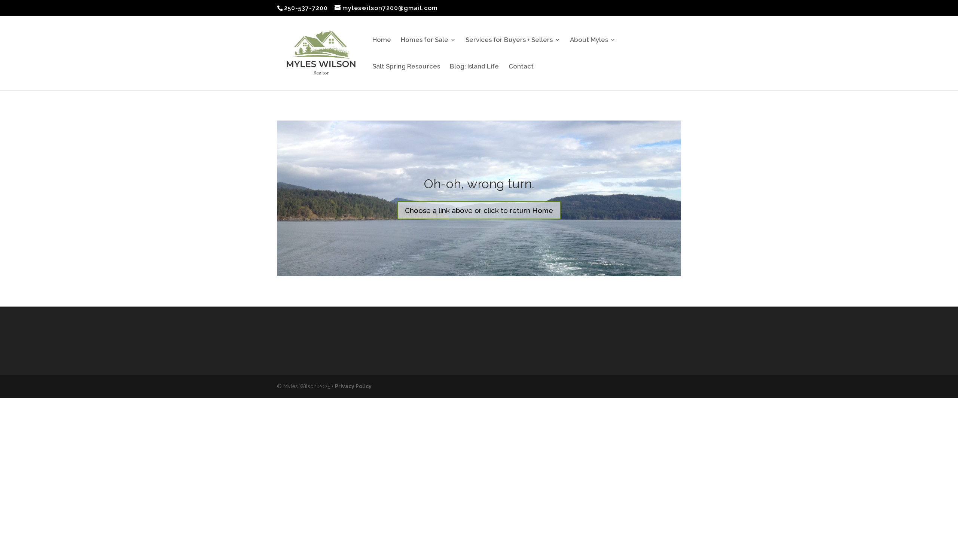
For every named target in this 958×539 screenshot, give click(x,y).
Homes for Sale (424, 40)
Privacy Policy (353, 386)
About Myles (589, 40)
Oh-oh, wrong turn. (479, 183)
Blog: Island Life (474, 67)
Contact (521, 67)
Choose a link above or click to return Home (479, 210)
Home (381, 40)
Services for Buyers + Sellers (509, 40)
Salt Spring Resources (406, 67)
